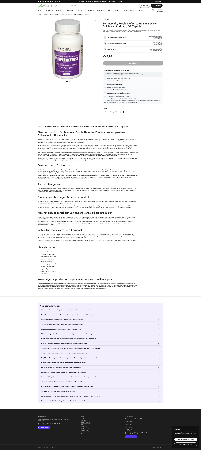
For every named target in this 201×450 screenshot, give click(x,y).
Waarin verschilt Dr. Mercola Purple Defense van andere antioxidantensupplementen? (65, 310)
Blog (82, 424)
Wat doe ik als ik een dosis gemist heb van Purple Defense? (58, 391)
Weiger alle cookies (185, 444)
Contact (83, 420)
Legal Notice (84, 426)
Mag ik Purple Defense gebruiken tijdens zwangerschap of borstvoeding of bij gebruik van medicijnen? (70, 358)
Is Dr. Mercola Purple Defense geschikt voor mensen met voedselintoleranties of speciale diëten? (68, 338)
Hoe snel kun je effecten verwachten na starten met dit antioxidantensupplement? (64, 343)
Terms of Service (86, 434)
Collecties (45, 14)
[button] (157, 6)
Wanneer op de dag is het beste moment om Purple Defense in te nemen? (62, 324)
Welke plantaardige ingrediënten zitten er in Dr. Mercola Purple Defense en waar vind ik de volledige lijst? (71, 348)
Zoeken (83, 419)
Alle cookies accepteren (186, 439)
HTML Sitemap (85, 422)
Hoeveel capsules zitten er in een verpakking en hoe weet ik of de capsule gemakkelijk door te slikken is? (71, 396)
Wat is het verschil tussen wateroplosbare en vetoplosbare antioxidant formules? (64, 353)
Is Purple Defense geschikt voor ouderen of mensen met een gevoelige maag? (63, 362)
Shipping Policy (85, 432)
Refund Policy (85, 430)
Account (145, 5)
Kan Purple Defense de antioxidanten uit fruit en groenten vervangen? (61, 367)
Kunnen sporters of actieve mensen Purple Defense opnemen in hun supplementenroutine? (67, 386)
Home (39, 14)
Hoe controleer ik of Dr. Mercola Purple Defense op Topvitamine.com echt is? (63, 401)
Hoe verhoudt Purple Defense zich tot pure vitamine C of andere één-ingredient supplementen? (68, 377)
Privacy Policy (85, 428)
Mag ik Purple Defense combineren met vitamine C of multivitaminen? (61, 329)
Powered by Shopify (157, 447)
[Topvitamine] (47, 6)
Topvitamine (51, 447)
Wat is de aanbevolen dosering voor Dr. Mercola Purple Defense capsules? (62, 319)
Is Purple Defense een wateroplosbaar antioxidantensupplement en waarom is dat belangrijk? (67, 315)
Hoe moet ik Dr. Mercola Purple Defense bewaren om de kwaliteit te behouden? (63, 372)
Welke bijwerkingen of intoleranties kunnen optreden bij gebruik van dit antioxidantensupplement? (69, 334)
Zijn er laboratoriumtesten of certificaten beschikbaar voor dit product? (61, 382)
